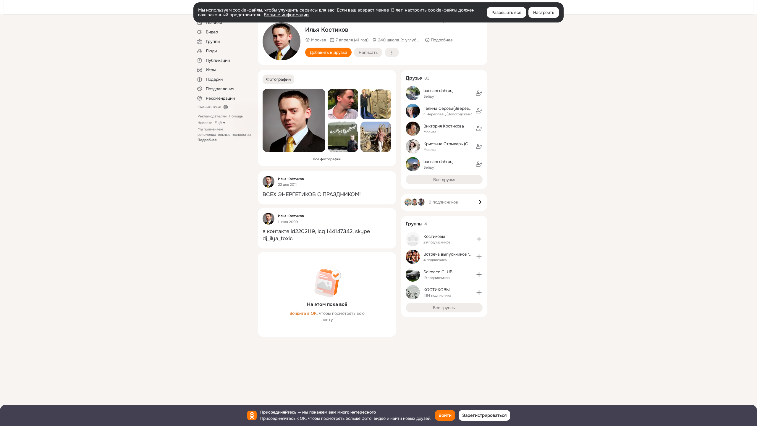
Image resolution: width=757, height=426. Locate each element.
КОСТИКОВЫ (436, 289)
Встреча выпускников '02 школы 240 (460, 254)
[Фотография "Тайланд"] (343, 104)
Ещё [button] (218, 122)
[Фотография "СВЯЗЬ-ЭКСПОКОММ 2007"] (375, 104)
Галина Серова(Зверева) (448, 108)
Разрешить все (506, 12)
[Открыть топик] (327, 194)
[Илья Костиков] (268, 182)
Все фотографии (327, 159)
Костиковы (434, 236)
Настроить (543, 12)
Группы (414, 224)
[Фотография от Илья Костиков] (281, 41)
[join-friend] (479, 93)
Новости (205, 122)
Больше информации (286, 15)
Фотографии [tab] (278, 79)
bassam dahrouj (438, 90)
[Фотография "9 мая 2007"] (343, 137)
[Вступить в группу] (479, 239)
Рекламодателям (212, 116)
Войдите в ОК (303, 313)
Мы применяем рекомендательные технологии (224, 134)
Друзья (414, 78)
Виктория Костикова (443, 126)
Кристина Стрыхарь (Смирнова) (454, 143)
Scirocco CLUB (437, 272)
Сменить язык (209, 107)
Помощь (236, 116)
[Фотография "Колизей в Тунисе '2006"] (375, 137)
